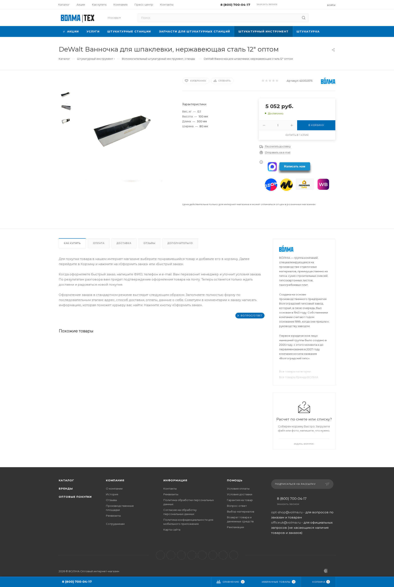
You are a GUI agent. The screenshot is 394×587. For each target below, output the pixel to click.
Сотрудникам (115, 523)
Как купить (72, 243)
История (112, 494)
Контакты (170, 488)
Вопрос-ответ (237, 505)
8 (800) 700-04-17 (292, 498)
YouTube (181, 555)
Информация (175, 480)
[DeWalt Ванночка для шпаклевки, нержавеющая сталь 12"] (123, 128)
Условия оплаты (238, 488)
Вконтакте (160, 555)
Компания (115, 480)
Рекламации (235, 527)
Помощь (235, 480)
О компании (114, 488)
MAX (202, 555)
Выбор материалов (240, 511)
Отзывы (149, 243)
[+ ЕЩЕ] (329, 31)
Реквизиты (113, 515)
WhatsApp (223, 555)
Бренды (66, 488)
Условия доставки (239, 494)
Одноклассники (191, 555)
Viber (212, 555)
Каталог (66, 480)
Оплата (98, 243)
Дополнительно (180, 243)
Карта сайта (171, 529)
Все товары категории (295, 371)
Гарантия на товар (240, 500)
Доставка (124, 243)
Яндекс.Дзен (233, 555)
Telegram (170, 555)
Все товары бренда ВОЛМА (298, 377)
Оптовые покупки (75, 496)
